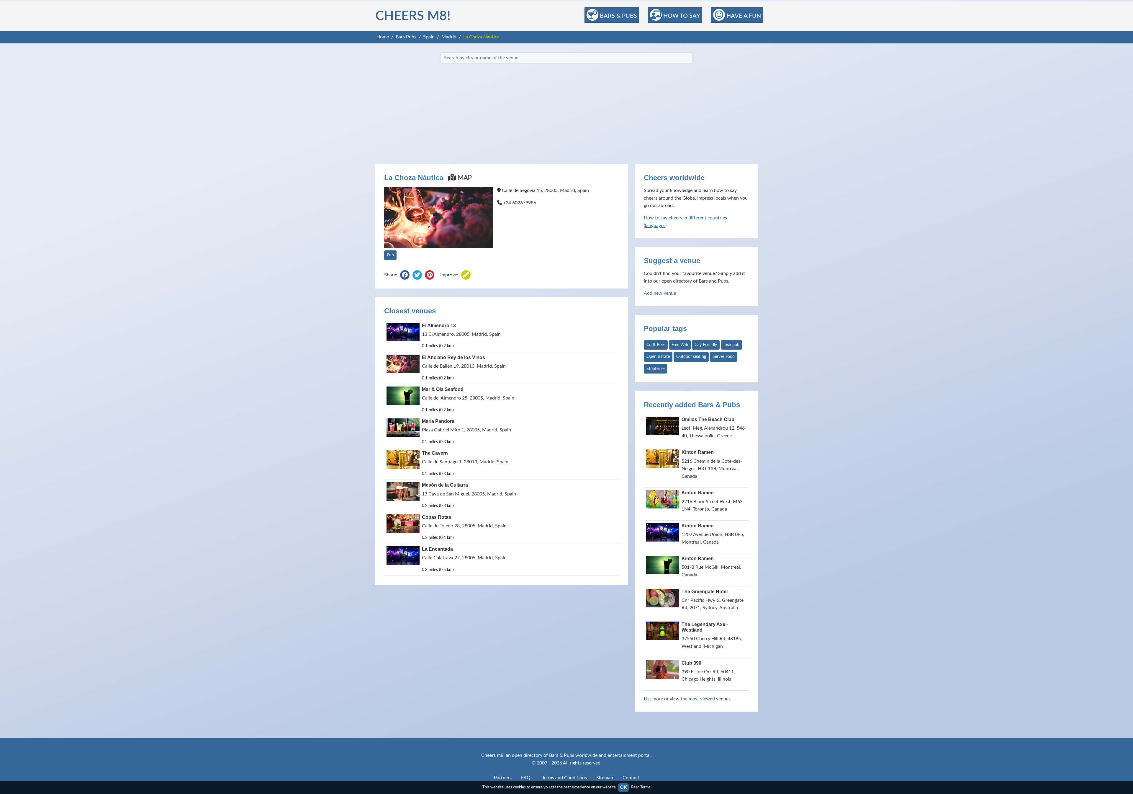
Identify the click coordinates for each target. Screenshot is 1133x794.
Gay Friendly (706, 345)
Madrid (448, 37)
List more (653, 699)
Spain (429, 37)
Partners (503, 777)
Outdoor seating (691, 357)
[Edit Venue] (466, 275)
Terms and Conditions (564, 777)
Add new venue (660, 293)
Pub (390, 255)
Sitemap (604, 777)
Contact (631, 777)
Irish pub (731, 345)
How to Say (681, 16)
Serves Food (724, 357)
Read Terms (641, 787)
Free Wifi (680, 345)
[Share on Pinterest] (429, 275)
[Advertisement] (566, 114)
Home (382, 37)
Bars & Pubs (617, 16)
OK (623, 787)
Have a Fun (743, 16)
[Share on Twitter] (417, 275)
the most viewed (698, 699)
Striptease (655, 369)
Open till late (658, 357)
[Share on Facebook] (405, 275)
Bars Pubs (406, 37)
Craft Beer (655, 345)
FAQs (527, 777)
